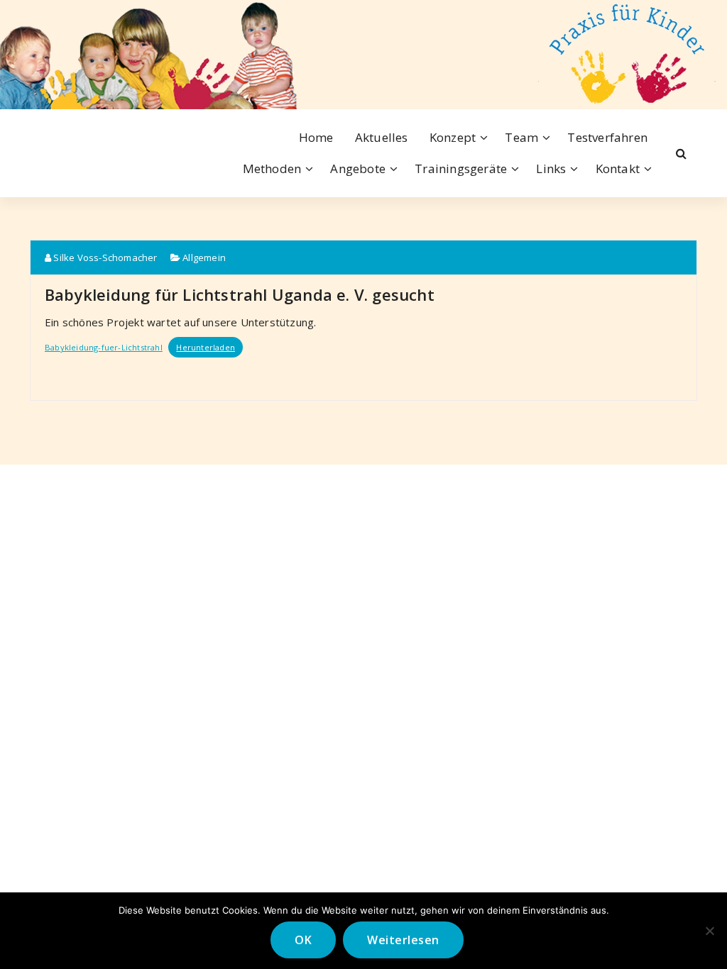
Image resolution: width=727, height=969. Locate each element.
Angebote (358, 168)
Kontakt (618, 168)
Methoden (272, 168)
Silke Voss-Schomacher (104, 257)
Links (551, 168)
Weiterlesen (403, 940)
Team (521, 137)
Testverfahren (607, 137)
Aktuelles (381, 137)
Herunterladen (205, 347)
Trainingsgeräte (461, 168)
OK (303, 940)
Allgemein (204, 257)
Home (316, 137)
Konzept (453, 137)
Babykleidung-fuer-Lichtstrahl (104, 347)
